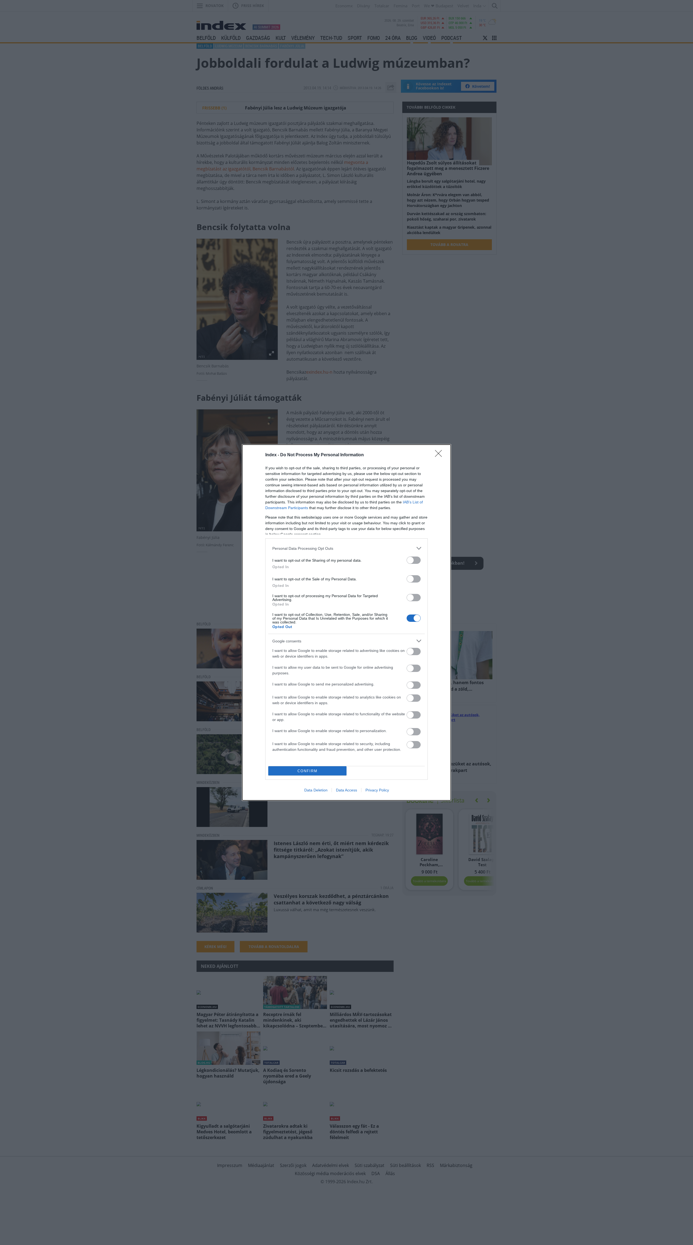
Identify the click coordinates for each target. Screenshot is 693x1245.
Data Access (346, 790)
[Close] (440, 455)
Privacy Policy (377, 790)
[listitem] (346, 548)
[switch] (414, 560)
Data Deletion (316, 790)
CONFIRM (308, 771)
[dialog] (346, 622)
